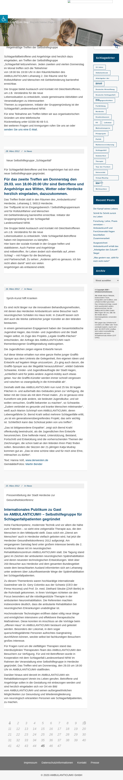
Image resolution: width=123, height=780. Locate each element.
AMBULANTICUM (13, 22)
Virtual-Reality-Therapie (102, 178)
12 (18, 729)
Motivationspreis (103, 128)
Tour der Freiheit (103, 167)
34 (34, 740)
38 (67, 740)
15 (43, 729)
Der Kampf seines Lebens (105, 208)
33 (26, 740)
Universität (100, 172)
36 (51, 740)
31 (10, 740)
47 (59, 746)
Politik (98, 139)
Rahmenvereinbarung (105, 145)
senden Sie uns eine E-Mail (20, 129)
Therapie (99, 161)
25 (43, 734)
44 (34, 746)
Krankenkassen (102, 117)
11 (9, 729)
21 (10, 734)
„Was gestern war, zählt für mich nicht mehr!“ (106, 259)
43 (26, 746)
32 (18, 740)
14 (34, 729)
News (29, 151)
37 (59, 740)
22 (18, 734)
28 (67, 734)
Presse (95, 762)
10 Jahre (99, 67)
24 (34, 734)
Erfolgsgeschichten (104, 100)
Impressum (30, 762)
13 (26, 729)
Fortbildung (101, 106)
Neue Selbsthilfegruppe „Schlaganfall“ (29, 160)
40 (84, 740)
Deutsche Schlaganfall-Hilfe (106, 95)
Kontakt (81, 762)
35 (43, 740)
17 (59, 729)
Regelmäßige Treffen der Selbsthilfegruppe (32, 47)
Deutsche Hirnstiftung (105, 89)
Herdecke (100, 111)
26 (51, 734)
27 (59, 734)
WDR (98, 183)
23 (26, 734)
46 (51, 746)
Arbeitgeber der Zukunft (102, 79)
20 (84, 729)
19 (76, 729)
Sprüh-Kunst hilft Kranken (21, 298)
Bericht (99, 84)
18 (67, 729)
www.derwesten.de (37, 460)
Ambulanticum (102, 73)
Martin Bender (34, 464)
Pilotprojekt (101, 133)
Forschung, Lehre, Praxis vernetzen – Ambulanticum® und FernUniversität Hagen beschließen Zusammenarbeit (105, 229)
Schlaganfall (101, 150)
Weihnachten (101, 189)
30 (84, 734)
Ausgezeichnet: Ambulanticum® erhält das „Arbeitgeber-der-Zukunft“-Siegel (105, 248)
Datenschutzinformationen (57, 762)
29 (76, 734)
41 (10, 746)
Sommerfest (101, 156)
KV (97, 122)
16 (51, 729)
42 (18, 746)
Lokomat (107, 122)
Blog (26, 22)
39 (76, 740)
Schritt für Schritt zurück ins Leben (104, 215)
